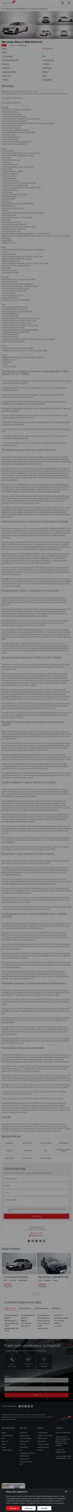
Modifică (44, 1508)
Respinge (28, 1508)
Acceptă (13, 1508)
